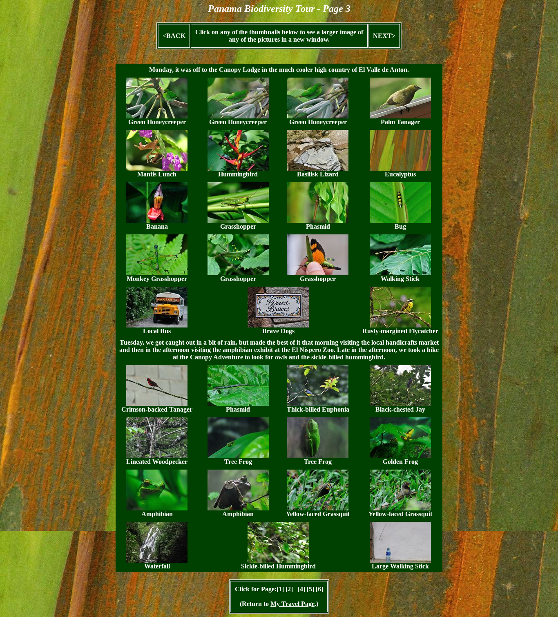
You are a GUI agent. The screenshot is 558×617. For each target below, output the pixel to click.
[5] (310, 589)
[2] (289, 589)
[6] (319, 589)
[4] (301, 589)
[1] (280, 589)
